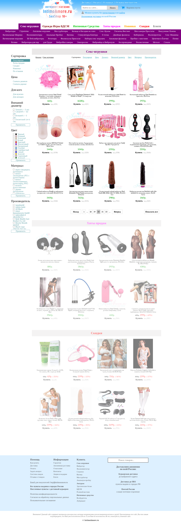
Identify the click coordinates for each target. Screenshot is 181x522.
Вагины (70, 35)
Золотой (21, 154)
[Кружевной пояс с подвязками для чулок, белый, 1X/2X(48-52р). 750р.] (123, 364)
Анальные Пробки (54, 35)
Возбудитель (82, 498)
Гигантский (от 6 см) (21, 120)
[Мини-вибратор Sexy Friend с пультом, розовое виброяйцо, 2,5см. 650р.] (123, 303)
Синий (20, 152)
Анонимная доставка (91, 16)
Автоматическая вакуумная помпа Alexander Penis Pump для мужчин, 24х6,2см (81, 193)
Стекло (167, 42)
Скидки (144, 26)
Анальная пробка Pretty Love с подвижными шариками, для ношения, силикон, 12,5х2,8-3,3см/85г (143, 144)
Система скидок (36, 474)
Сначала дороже (19, 84)
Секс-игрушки (29, 26)
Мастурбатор (82, 477)
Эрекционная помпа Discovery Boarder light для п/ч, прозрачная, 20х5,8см (112, 261)
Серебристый (23, 150)
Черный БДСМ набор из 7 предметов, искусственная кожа (112, 419)
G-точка (105, 35)
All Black (19, 209)
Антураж (80, 483)
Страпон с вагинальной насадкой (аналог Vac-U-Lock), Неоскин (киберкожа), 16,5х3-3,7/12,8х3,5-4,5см (143, 310)
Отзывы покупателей (126, 2)
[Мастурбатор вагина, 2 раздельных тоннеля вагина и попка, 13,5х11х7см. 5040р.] (92, 137)
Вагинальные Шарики (12, 35)
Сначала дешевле (20, 81)
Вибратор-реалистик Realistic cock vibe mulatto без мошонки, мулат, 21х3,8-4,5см (143, 193)
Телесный (21, 138)
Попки (175, 38)
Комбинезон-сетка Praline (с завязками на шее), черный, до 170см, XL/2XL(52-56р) (50, 310)
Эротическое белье (84, 486)
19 (94, 212)
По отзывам (18, 71)
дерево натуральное (18, 190)
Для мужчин (18, 94)
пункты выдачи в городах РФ (128, 483)
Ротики (14, 42)
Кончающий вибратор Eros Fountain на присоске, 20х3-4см (143, 95)
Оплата (97, 2)
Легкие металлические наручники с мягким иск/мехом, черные (50, 261)
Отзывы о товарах (37, 477)
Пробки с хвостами (139, 38)
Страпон (80, 472)
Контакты (57, 471)
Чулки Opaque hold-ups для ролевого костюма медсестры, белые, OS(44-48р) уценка (143, 420)
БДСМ (79, 489)
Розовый (21, 136)
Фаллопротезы (154, 35)
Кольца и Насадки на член (83, 31)
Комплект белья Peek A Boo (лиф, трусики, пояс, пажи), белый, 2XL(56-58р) (50, 420)
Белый (20, 140)
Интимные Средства (86, 26)
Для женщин (18, 97)
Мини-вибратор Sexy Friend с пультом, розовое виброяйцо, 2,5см (112, 309)
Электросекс (82, 42)
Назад (76, 212)
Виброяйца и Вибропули (103, 42)
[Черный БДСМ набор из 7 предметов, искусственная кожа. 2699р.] (123, 413)
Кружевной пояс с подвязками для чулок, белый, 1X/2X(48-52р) (112, 371)
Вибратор (81, 466)
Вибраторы (10, 31)
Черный (20, 134)
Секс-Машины (171, 35)
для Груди (47, 42)
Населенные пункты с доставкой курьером (49, 489)
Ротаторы (52, 38)
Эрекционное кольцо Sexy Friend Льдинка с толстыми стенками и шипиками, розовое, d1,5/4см (50, 96)
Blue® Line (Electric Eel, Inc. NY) (19, 229)
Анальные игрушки (41, 31)
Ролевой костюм (83, 492)
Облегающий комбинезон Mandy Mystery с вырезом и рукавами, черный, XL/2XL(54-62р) (143, 262)
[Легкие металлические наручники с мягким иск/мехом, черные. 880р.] (61, 255)
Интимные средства (85, 495)
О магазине (57, 468)
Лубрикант (81, 501)
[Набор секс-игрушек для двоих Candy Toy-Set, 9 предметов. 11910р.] (123, 137)
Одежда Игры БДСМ (55, 26)
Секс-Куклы (104, 31)
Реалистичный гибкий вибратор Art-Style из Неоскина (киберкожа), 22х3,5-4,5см (81, 420)
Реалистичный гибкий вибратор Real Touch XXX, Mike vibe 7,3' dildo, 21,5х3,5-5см (112, 193)
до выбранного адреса (128, 475)
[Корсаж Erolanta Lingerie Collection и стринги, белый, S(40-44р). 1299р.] (154, 364)
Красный (21, 142)
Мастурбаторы (61, 31)
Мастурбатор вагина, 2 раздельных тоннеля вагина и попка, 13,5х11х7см (81, 144)
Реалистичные (142, 42)
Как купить (34, 463)
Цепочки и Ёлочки (160, 38)
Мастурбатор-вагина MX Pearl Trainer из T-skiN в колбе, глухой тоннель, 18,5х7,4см (50, 144)
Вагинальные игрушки (13, 38)
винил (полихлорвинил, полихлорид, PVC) (20, 181)
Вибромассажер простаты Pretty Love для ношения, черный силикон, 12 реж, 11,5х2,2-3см (81, 262)
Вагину (79, 474)
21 (102, 212)
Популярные (18, 60)
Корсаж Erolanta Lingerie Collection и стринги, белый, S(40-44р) (143, 371)
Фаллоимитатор (83, 469)
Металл (156, 42)
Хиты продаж (112, 26)
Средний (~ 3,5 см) (20, 113)
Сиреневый (22, 156)
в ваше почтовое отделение (128, 490)
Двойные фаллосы (121, 35)
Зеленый (21, 158)
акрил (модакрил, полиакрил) (21, 171)
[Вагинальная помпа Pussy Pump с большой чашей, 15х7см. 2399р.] (92, 364)
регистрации (109, 12)
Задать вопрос (36, 471)
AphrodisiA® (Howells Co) (19, 216)
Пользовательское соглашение (43, 500)
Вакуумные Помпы (167, 31)
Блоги (157, 26)
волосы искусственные (19, 186)
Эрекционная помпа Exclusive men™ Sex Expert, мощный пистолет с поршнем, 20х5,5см (81, 310)
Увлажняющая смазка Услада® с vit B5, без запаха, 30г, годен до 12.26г (50, 371)
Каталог (38, 57)
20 (99, 212)
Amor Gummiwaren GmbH (21, 212)
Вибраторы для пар (30, 42)
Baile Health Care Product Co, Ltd (21, 220)
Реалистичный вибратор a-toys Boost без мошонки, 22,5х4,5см (112, 95)
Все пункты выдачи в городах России (47, 486)
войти (122, 12)
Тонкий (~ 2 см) (22, 110)
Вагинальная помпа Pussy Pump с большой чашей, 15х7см (81, 371)
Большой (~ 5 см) (20, 117)
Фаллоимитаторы (34, 35)
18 (90, 212)
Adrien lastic (20, 207)
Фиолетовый (22, 144)
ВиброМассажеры (64, 42)
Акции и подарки (60, 474)
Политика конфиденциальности (43, 494)
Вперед (117, 212)
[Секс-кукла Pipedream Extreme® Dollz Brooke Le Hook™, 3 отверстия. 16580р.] (92, 89)
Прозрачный (22, 146)
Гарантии (57, 463)
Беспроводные (125, 42)
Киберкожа (139, 35)
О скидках (108, 2)
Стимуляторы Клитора (88, 35)
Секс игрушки (83, 463)
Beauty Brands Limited (20, 224)
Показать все (151, 212)
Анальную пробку (84, 480)
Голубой (21, 148)
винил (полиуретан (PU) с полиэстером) (21, 176)
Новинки (130, 26)
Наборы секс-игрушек (95, 38)
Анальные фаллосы (117, 38)
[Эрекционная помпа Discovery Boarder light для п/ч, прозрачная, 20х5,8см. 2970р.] (123, 255)
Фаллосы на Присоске (71, 38)
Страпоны (24, 31)
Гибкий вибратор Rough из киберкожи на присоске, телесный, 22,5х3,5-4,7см (50, 192)
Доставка (86, 2)
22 (106, 212)
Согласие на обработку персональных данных (49, 497)
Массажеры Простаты (144, 31)
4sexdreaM (19, 205)
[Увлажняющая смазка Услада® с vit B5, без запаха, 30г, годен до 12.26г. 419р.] (61, 364)
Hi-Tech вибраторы (35, 38)
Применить (20, 125)
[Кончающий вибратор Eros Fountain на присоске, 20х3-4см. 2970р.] (154, 89)
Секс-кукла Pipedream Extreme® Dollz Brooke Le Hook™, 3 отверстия (81, 95)
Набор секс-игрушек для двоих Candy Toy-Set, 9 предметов (112, 144)
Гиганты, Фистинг (122, 31)
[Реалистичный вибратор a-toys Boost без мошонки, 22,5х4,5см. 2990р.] (123, 89)
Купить (46, 104)
